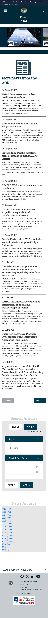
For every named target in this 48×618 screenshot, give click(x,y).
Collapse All (35, 432)
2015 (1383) (7, 541)
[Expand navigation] (5, 10)
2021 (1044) (7, 524)
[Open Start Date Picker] (37, 466)
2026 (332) (6, 509)
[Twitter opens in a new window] (27, 577)
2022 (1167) (7, 521)
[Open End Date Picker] (37, 472)
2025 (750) (6, 512)
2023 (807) (6, 518)
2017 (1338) (7, 535)
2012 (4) (5, 550)
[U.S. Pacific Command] (11, 582)
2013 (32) (6, 547)
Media (23, 17)
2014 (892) (6, 544)
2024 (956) (6, 515)
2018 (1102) (7, 532)
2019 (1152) (7, 529)
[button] (11, 4)
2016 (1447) (7, 538)
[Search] (42, 10)
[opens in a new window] (22, 577)
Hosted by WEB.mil (23, 593)
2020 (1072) (7, 527)
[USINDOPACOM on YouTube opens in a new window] (38, 577)
